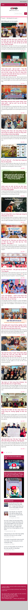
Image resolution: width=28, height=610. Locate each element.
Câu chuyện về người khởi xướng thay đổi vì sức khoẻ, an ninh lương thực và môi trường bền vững (14, 541)
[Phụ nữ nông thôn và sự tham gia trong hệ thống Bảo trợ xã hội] (14, 204)
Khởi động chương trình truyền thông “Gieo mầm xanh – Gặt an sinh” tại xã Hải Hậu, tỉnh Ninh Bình (14, 103)
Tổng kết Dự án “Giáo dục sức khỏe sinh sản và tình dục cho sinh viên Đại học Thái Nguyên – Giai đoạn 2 (14, 241)
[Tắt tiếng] (21, 469)
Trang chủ (3, 18)
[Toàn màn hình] (23, 469)
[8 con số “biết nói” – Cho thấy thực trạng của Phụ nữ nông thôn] (14, 150)
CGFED (3, 4)
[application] (14, 465)
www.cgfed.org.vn (21, 598)
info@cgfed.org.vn (8, 598)
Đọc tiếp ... (23, 51)
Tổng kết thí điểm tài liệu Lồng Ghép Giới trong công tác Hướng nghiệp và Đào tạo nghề (14, 411)
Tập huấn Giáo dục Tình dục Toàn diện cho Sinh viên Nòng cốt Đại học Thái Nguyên (14, 439)
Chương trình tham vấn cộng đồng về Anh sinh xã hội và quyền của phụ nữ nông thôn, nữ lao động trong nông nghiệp (14, 132)
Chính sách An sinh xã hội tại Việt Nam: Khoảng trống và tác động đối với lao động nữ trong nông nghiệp (14, 187)
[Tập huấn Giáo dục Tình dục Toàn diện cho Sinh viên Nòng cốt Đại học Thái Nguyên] (14, 429)
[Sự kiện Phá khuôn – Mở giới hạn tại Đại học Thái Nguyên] (14, 260)
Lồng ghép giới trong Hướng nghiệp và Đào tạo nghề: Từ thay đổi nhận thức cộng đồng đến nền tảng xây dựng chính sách (14, 326)
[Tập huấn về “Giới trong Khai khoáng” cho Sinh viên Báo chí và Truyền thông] (14, 372)
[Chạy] (4, 469)
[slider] (13, 469)
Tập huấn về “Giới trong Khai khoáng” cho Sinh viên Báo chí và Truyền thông (14, 383)
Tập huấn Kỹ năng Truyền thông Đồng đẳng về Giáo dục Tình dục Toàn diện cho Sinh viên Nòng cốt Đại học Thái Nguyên (14, 354)
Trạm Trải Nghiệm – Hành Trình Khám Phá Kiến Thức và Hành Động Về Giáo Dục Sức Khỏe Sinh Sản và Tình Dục (14, 297)
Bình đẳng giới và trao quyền (12, 18)
